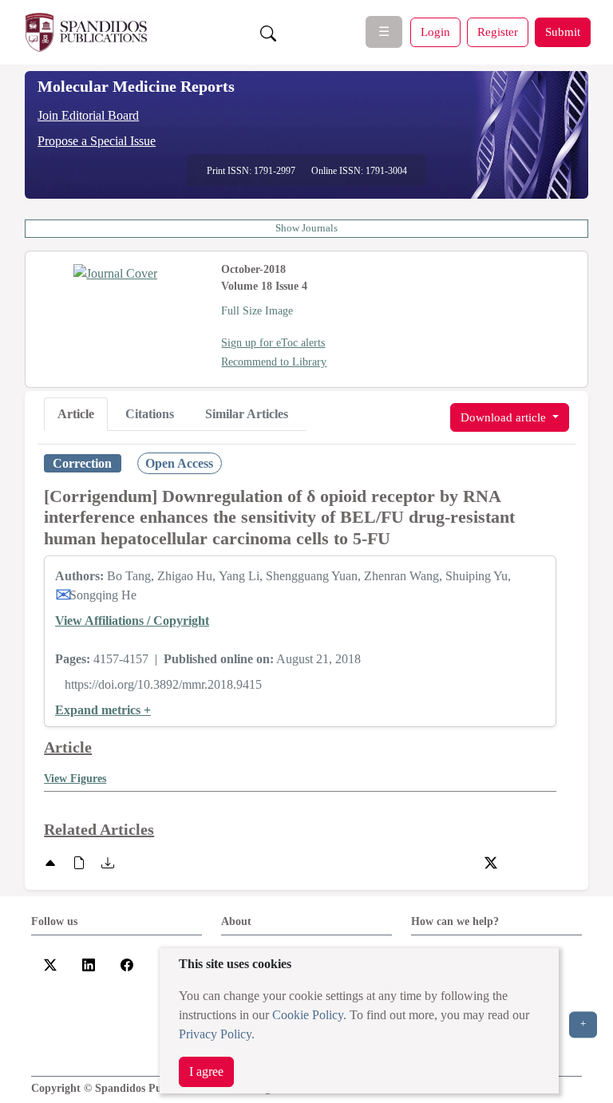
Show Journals (306, 228)
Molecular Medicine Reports (136, 86)
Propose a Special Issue (97, 141)
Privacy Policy (215, 1034)
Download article (505, 417)
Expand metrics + (103, 710)
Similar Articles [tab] (246, 414)
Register (497, 31)
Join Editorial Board (88, 115)
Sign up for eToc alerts (273, 343)
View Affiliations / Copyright (132, 620)
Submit (562, 31)
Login (435, 31)
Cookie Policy (307, 1015)
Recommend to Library (273, 362)
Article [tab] (75, 414)
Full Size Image (257, 311)
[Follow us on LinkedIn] (88, 964)
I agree (206, 1071)
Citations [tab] (149, 414)
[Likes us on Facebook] (127, 964)
